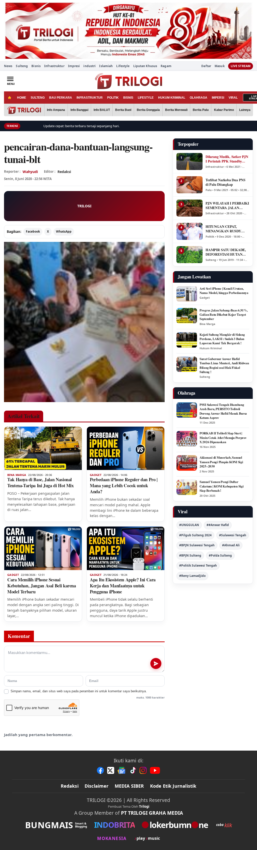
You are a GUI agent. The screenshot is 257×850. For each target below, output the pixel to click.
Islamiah (106, 66)
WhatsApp (64, 231)
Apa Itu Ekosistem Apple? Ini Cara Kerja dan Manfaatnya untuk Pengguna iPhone (123, 585)
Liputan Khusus (145, 66)
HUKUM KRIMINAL (171, 97)
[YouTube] (155, 770)
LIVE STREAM (240, 66)
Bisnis (36, 66)
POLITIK (113, 97)
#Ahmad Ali (231, 545)
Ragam (166, 66)
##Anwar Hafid (218, 525)
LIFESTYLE (146, 97)
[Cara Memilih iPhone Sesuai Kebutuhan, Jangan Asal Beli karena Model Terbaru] (43, 548)
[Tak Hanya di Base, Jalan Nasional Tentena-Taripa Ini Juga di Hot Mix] (43, 448)
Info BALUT (102, 110)
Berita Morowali (176, 110)
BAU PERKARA (60, 97)
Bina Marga (16, 475)
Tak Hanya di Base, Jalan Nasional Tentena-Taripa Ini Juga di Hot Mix (40, 482)
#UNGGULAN (189, 525)
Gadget (95, 475)
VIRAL (233, 97)
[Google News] (121, 770)
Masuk (220, 66)
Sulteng (22, 66)
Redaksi (70, 786)
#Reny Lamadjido (192, 576)
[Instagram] (143, 770)
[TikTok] (132, 770)
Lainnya (244, 110)
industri (89, 66)
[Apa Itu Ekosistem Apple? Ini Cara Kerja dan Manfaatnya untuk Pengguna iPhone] (125, 548)
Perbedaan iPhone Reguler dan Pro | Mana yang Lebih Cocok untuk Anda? (124, 485)
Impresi (74, 66)
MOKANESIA (111, 838)
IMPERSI (218, 97)
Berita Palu (201, 110)
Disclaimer (97, 786)
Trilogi (144, 806)
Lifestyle (123, 66)
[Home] (9, 97)
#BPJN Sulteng (190, 555)
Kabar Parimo (224, 110)
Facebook (33, 231)
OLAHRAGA (198, 97)
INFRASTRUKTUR (90, 97)
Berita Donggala (148, 110)
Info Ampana (56, 110)
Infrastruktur (54, 66)
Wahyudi (30, 171)
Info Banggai (79, 110)
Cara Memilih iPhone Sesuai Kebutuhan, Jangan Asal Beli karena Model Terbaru (41, 585)
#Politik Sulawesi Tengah (198, 565)
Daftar (206, 66)
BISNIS (128, 97)
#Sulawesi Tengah (232, 535)
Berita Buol (123, 110)
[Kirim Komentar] (155, 663)
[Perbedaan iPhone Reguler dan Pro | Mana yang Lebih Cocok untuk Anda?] (125, 448)
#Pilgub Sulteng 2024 (195, 535)
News (8, 66)
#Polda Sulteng (220, 555)
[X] (110, 770)
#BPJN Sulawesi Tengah (197, 545)
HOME (21, 97)
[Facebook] (100, 770)
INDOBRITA (114, 825)
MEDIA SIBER (129, 786)
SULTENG (38, 97)
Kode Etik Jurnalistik (173, 786)
